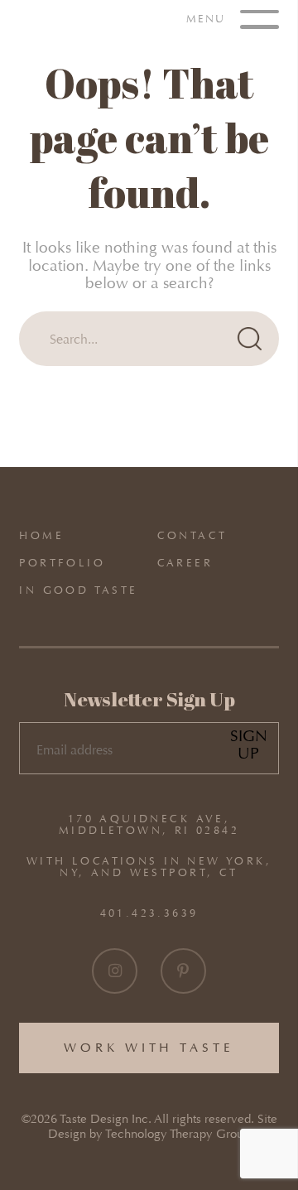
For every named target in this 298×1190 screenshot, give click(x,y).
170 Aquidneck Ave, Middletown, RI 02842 (149, 824)
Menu (208, 18)
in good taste (78, 590)
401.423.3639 (149, 912)
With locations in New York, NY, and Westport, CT (149, 867)
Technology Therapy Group (177, 1134)
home (41, 535)
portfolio (62, 563)
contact (192, 535)
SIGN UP (248, 745)
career (185, 563)
